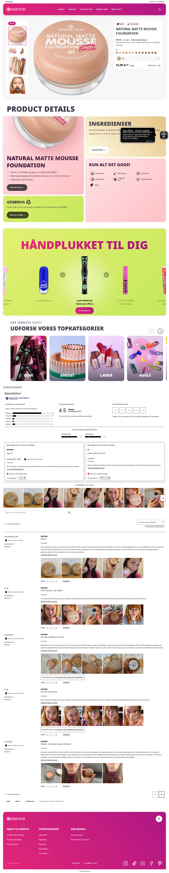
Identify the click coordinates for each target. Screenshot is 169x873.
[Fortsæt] (160, 331)
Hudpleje (72, 9)
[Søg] (159, 9)
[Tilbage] (62, 275)
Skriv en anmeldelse (139, 40)
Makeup (61, 9)
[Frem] (106, 275)
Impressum (76, 863)
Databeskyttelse (90, 863)
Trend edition (85, 9)
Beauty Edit (117, 9)
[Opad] (159, 819)
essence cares (102, 9)
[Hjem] (16, 9)
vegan (122, 24)
